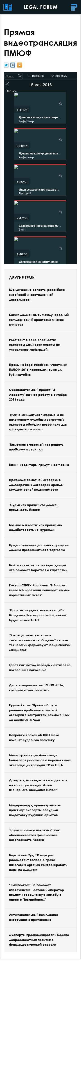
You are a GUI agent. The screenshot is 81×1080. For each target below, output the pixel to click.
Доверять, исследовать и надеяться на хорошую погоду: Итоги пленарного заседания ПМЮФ (38, 785)
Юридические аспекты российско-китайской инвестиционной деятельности (37, 294)
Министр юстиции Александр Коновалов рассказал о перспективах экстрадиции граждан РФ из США (40, 760)
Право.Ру (74, 7)
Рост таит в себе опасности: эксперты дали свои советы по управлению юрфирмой (34, 344)
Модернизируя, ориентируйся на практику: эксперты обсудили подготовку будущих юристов (35, 810)
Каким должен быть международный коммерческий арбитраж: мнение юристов (39, 319)
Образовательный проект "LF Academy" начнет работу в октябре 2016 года (38, 394)
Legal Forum (7, 7)
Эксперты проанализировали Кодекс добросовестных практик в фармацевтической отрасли (39, 939)
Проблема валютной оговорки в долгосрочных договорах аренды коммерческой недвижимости (36, 484)
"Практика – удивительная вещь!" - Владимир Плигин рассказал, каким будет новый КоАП (37, 615)
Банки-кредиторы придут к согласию (39, 465)
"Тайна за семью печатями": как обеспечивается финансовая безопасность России (34, 835)
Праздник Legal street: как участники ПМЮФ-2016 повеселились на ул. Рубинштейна (38, 369)
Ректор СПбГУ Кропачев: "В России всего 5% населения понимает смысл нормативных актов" (39, 590)
